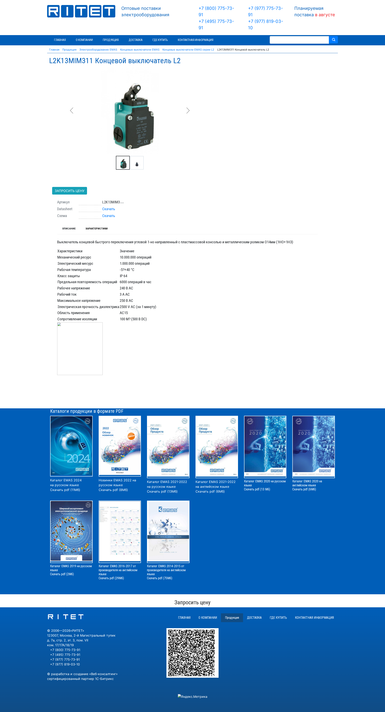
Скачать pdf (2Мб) (62, 574)
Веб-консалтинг (103, 674)
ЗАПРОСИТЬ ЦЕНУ (69, 191)
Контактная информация (314, 618)
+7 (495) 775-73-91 (65, 655)
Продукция (232, 618)
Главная (184, 618)
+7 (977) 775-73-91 (65, 659)
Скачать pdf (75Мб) (159, 578)
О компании (208, 618)
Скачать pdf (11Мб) (65, 490)
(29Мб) (119, 578)
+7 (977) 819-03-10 (65, 664)
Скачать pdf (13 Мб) (257, 489)
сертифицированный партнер (70, 679)
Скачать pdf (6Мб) (210, 491)
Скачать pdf (106, 578)
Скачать (108, 209)
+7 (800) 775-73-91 (65, 650)
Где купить (278, 618)
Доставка (254, 618)
